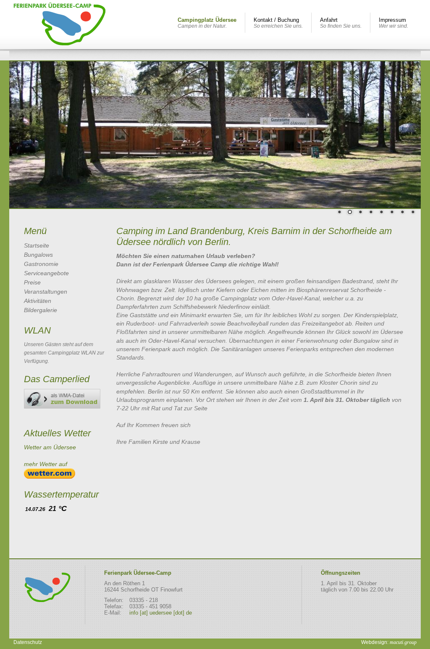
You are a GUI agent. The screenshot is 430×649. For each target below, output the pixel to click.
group (403, 642)
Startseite (36, 245)
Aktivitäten (37, 300)
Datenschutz (27, 642)
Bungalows (38, 254)
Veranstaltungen (45, 291)
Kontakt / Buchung (278, 23)
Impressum (393, 23)
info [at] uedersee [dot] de (160, 613)
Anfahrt (341, 23)
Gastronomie (41, 264)
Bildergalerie (40, 310)
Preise (32, 282)
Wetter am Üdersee (50, 447)
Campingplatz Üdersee (207, 23)
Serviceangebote (46, 273)
